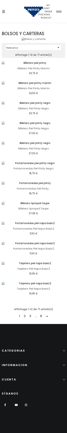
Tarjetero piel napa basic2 (33, 269)
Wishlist (46, 17)
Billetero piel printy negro (33, 108)
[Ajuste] (59, 11)
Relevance (33, 47)
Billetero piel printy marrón (34, 68)
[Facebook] (6, 407)
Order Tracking (45, 13)
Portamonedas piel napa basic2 (33, 228)
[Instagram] (26, 407)
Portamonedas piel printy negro (33, 168)
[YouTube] (16, 407)
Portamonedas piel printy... (33, 188)
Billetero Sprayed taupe (33, 208)
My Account (44, 7)
